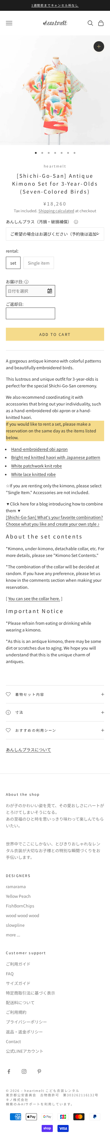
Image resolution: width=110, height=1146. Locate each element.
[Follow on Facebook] (9, 1071)
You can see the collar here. (34, 598)
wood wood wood (22, 915)
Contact (13, 1041)
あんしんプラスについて (28, 750)
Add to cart (55, 334)
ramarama (16, 886)
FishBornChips (20, 906)
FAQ (9, 973)
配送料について (20, 1002)
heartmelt (55, 165)
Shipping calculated (56, 210)
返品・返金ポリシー (24, 1032)
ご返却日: (14, 304)
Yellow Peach (18, 896)
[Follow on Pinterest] (39, 1071)
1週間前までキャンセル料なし (55, 5)
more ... (13, 935)
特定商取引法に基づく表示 (30, 993)
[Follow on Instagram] (24, 1071)
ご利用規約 (16, 1012)
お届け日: (14, 281)
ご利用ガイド (18, 964)
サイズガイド (18, 983)
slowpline (15, 925)
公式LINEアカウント (24, 1051)
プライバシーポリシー (26, 1022)
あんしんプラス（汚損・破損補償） (39, 222)
